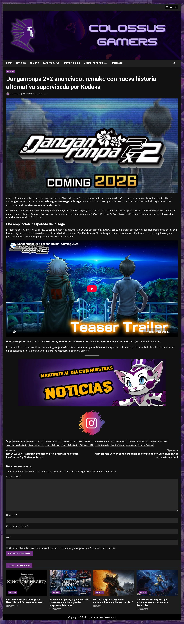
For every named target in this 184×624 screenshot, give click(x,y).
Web (8, 537)
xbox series (131, 444)
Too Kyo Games (117, 444)
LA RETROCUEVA (51, 63)
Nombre (11, 515)
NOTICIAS (21, 63)
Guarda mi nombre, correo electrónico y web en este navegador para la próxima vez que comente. (62, 548)
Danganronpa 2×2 (35, 441)
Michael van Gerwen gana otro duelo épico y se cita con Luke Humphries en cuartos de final (136, 454)
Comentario (13, 476)
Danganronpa (19, 441)
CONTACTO (117, 63)
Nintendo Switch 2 (69, 444)
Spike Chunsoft (102, 444)
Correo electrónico (17, 526)
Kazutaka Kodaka (36, 444)
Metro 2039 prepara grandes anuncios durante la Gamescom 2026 (113, 583)
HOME (9, 63)
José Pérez (15, 94)
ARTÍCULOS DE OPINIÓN (95, 63)
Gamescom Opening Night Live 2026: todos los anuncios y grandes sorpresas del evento (70, 583)
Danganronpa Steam (158, 441)
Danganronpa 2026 (53, 441)
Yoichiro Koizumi (145, 444)
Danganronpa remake (138, 441)
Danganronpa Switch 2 (16, 444)
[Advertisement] (127, 35)
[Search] (174, 63)
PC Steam (84, 444)
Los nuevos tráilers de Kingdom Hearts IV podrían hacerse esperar (26, 583)
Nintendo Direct (52, 444)
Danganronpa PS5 (118, 441)
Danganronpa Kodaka (72, 441)
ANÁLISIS (34, 63)
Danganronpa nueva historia (96, 441)
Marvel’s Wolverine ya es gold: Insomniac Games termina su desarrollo (157, 583)
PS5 (91, 444)
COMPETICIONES (71, 63)
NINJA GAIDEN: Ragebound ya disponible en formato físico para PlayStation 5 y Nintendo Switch (42, 454)
